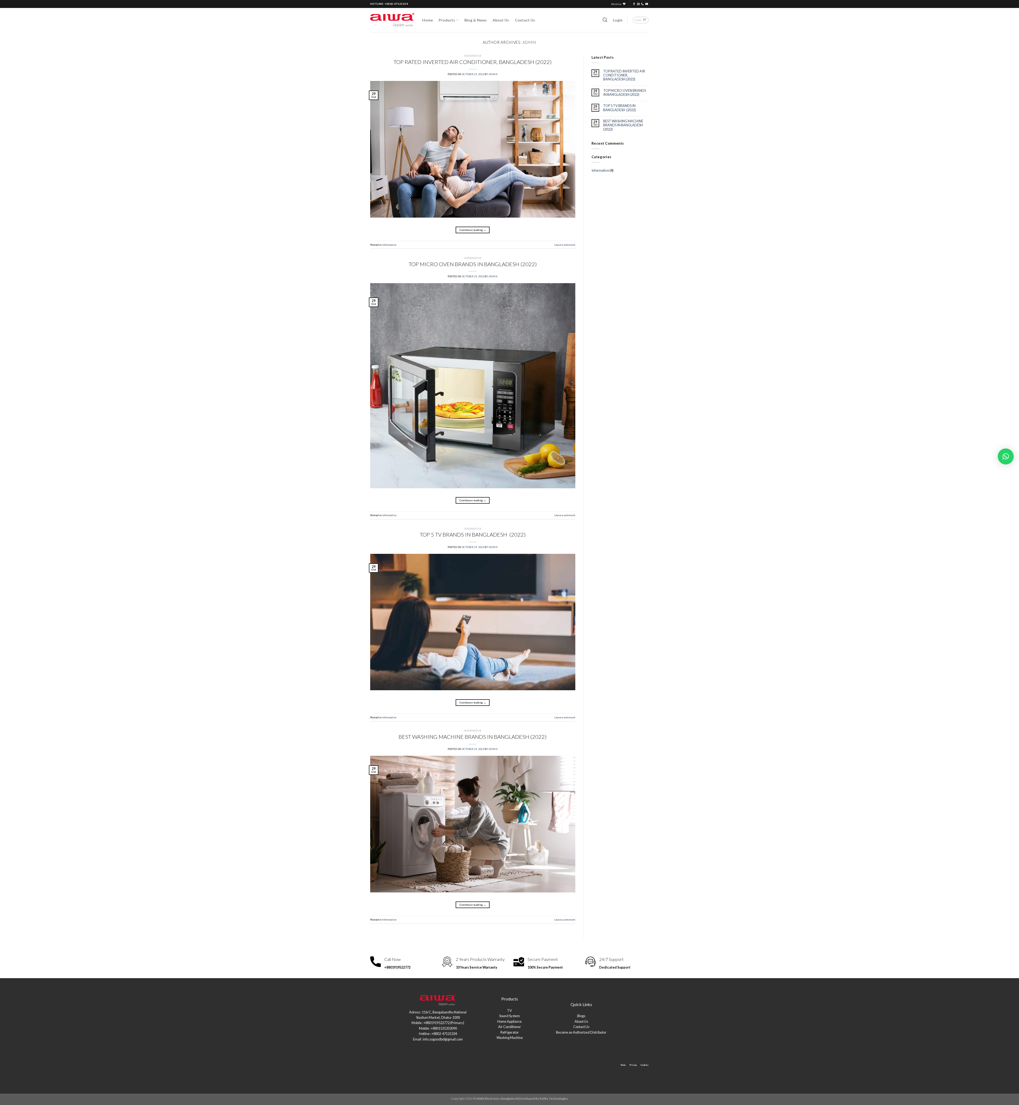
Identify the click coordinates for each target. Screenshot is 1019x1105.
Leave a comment (564, 244)
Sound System (509, 1016)
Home (427, 20)
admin (529, 42)
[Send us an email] (638, 4)
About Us (501, 20)
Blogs (581, 1016)
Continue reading (472, 229)
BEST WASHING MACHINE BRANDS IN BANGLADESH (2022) (473, 736)
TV (509, 1010)
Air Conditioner (509, 1027)
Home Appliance (509, 1021)
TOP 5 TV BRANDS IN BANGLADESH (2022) (473, 534)
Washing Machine (509, 1037)
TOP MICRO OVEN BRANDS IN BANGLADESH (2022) (473, 264)
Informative (473, 55)
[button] (1006, 456)
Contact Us (525, 20)
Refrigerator (509, 1032)
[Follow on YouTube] (646, 4)
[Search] (605, 20)
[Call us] (642, 4)
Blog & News (475, 20)
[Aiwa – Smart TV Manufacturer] (392, 20)
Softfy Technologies (553, 1098)
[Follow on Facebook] (634, 4)
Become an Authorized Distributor (581, 1032)
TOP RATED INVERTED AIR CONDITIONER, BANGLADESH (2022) (473, 62)
